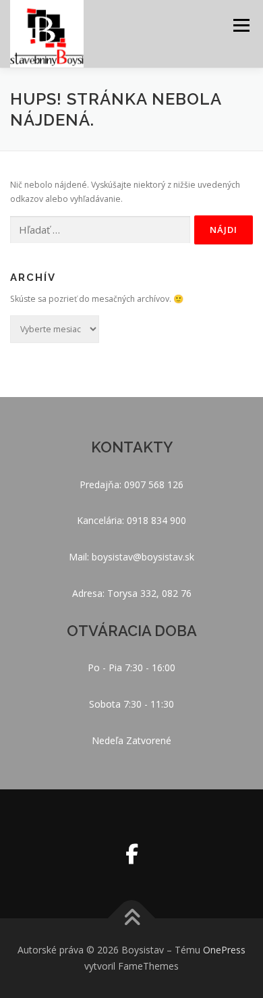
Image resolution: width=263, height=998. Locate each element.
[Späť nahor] (132, 919)
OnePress (224, 949)
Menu (240, 25)
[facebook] (131, 854)
